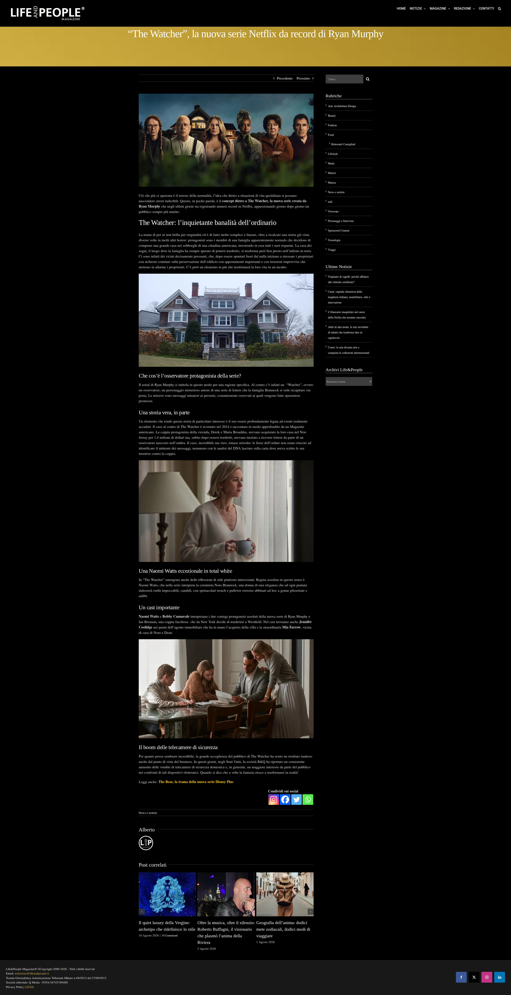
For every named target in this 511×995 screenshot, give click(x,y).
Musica (332, 182)
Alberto (147, 830)
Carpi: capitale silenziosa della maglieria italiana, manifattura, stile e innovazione (349, 297)
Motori (332, 173)
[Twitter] (296, 799)
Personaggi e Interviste (341, 221)
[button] (499, 8)
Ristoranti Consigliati (343, 144)
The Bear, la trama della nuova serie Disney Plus (195, 781)
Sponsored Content (338, 230)
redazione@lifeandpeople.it (32, 973)
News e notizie (148, 813)
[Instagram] (273, 799)
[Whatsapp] (308, 799)
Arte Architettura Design (342, 106)
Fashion (332, 125)
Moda (331, 163)
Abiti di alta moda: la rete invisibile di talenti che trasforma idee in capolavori (348, 332)
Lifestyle (333, 154)
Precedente (285, 78)
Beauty (332, 115)
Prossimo (303, 78)
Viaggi (332, 249)
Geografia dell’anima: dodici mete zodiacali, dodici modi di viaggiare (283, 929)
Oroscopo (333, 211)
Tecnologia (334, 240)
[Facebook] (285, 799)
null (330, 202)
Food (331, 135)
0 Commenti (170, 935)
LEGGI (29, 987)
